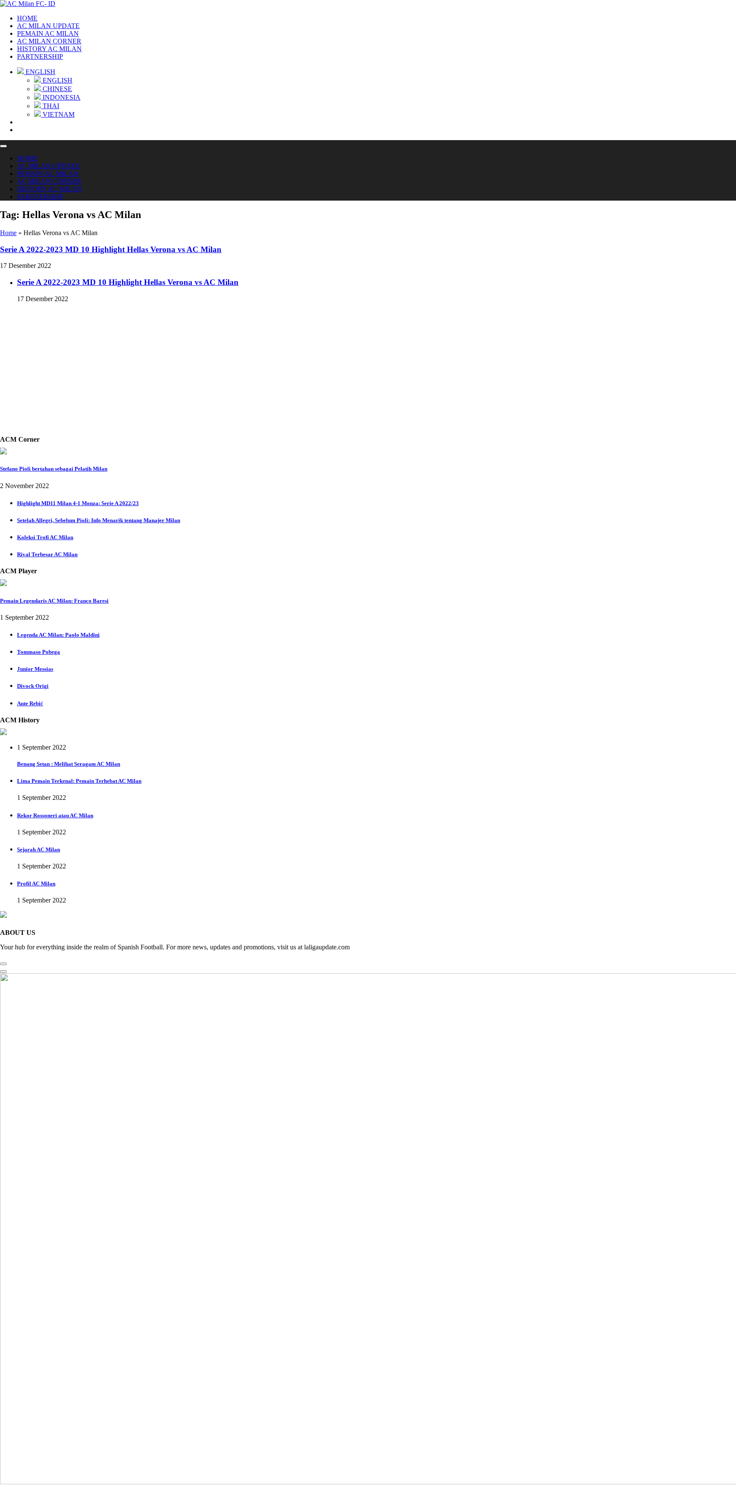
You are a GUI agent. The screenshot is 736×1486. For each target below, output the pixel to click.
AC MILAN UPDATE (48, 25)
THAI (50, 105)
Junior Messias (35, 669)
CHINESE (56, 88)
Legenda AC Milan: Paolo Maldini (58, 635)
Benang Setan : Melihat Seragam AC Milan (68, 764)
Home (8, 232)
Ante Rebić (30, 703)
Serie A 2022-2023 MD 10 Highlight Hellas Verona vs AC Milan (110, 249)
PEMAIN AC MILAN (48, 33)
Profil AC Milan (36, 883)
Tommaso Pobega (38, 652)
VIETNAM (58, 114)
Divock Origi (33, 686)
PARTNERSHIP (40, 56)
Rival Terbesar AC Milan (47, 554)
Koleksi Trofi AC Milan (45, 537)
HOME (27, 18)
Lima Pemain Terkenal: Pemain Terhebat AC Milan (79, 781)
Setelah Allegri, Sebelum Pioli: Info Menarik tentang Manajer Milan (98, 520)
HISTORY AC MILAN (49, 48)
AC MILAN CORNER (49, 41)
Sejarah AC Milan (38, 849)
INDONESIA (60, 97)
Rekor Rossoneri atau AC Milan (55, 815)
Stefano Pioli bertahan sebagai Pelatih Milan (53, 469)
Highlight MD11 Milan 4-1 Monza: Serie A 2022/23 (78, 503)
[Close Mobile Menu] (3, 146)
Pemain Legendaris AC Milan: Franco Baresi (54, 601)
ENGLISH (56, 80)
